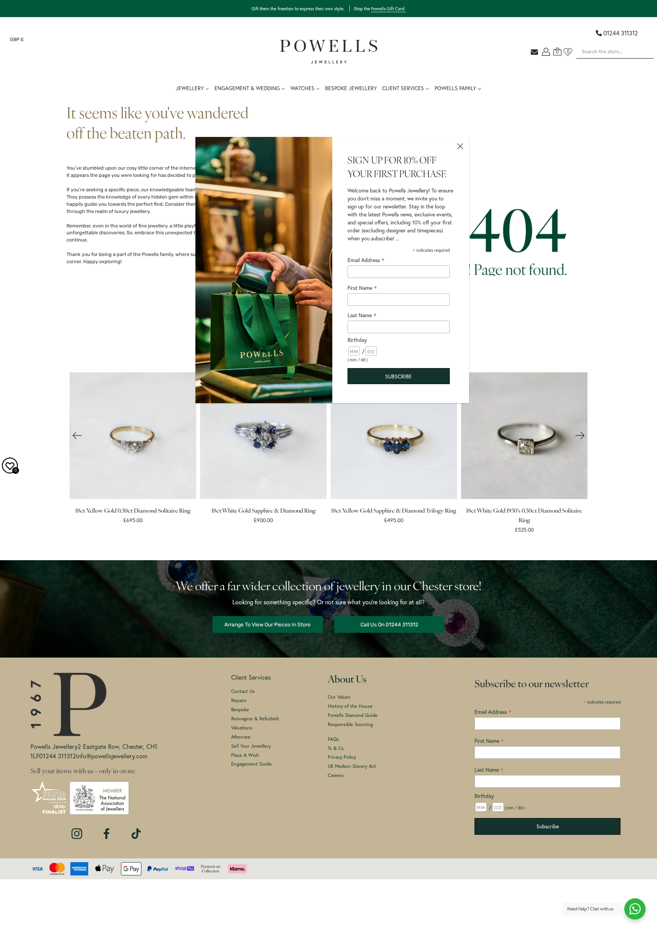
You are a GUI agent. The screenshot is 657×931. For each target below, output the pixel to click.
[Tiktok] (136, 830)
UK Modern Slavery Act (352, 766)
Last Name (488, 769)
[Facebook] (106, 830)
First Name (362, 287)
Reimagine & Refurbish (255, 718)
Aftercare (241, 737)
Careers (336, 775)
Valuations (241, 727)
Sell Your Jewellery (251, 746)
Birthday (484, 795)
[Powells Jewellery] (328, 52)
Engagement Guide (251, 764)
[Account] (546, 52)
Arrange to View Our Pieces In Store (267, 624)
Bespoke (240, 709)
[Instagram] (76, 830)
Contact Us (243, 691)
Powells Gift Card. (388, 8)
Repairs (238, 700)
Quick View (133, 435)
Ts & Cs (336, 748)
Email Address (366, 260)
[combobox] (615, 52)
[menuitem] (351, 87)
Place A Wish (245, 755)
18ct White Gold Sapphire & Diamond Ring (263, 511)
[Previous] (77, 435)
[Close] (460, 146)
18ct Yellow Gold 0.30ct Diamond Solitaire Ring (132, 511)
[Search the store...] (641, 62)
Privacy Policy (342, 757)
